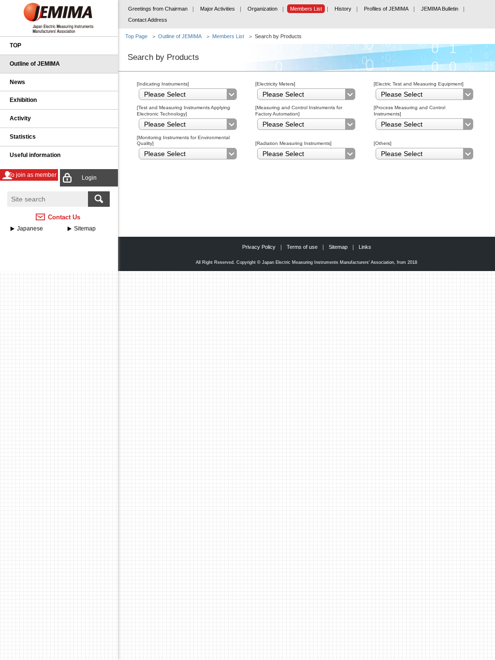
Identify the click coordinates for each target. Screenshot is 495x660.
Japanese (30, 228)
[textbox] (47, 199)
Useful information (35, 155)
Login (89, 177)
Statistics (23, 136)
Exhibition (23, 100)
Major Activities (217, 9)
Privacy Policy (259, 247)
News (17, 82)
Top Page (136, 36)
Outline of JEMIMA (35, 63)
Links (365, 247)
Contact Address (147, 20)
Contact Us (64, 217)
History (343, 9)
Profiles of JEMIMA (386, 9)
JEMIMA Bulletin (439, 9)
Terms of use (302, 247)
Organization (262, 9)
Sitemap (85, 228)
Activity (20, 118)
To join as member (32, 175)
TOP (15, 45)
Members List (306, 9)
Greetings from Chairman (158, 9)
